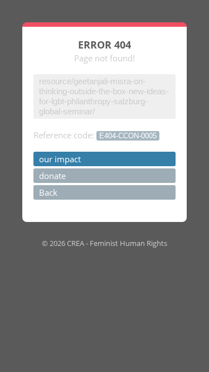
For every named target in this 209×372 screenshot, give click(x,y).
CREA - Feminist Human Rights (117, 243)
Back (48, 192)
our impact (60, 159)
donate (52, 175)
